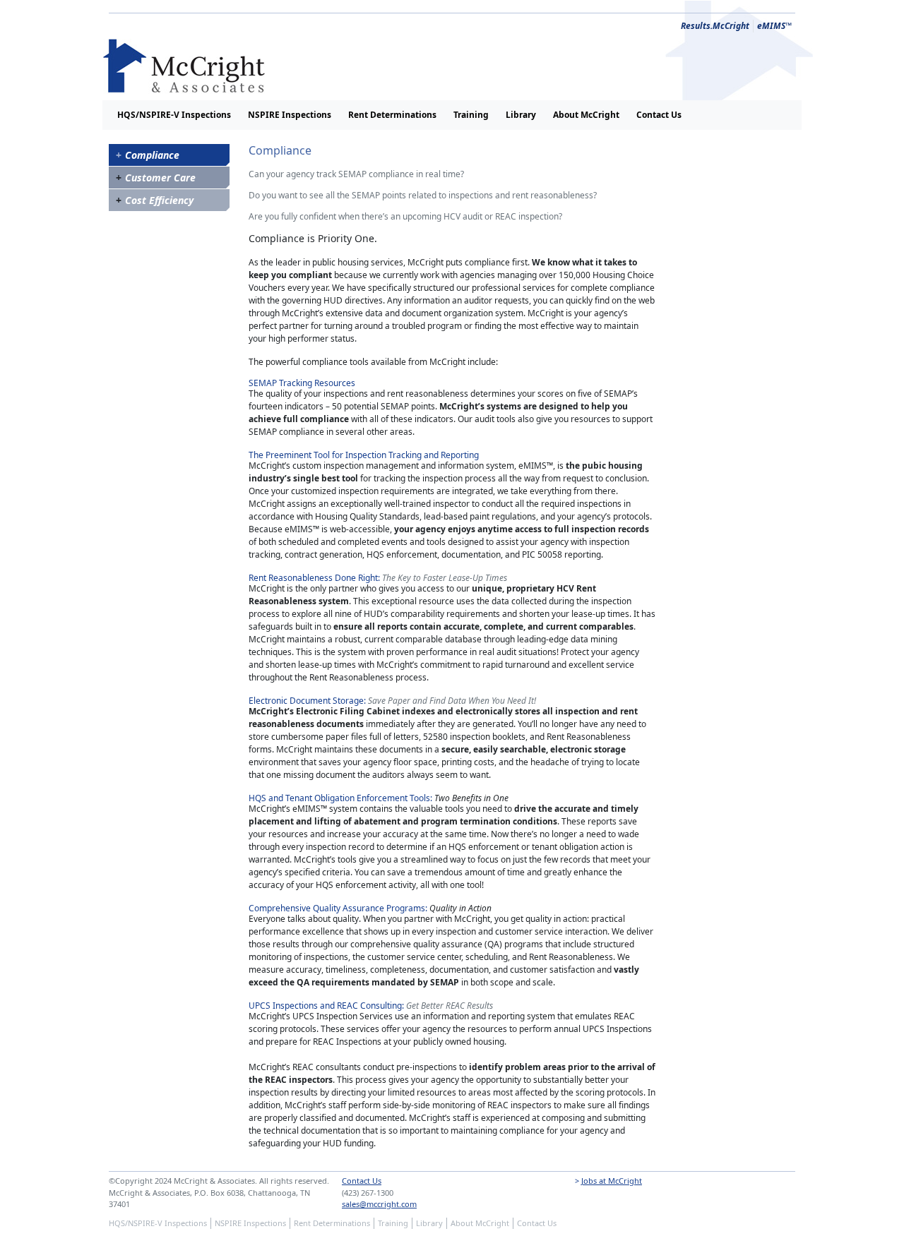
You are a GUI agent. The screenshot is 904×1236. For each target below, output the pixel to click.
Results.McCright (715, 26)
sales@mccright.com (379, 1204)
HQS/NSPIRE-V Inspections (174, 115)
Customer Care (160, 177)
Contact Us (659, 115)
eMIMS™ (774, 26)
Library (521, 115)
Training (471, 115)
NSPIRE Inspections (289, 115)
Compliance (152, 155)
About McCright (586, 115)
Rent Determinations (392, 115)
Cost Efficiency (159, 200)
